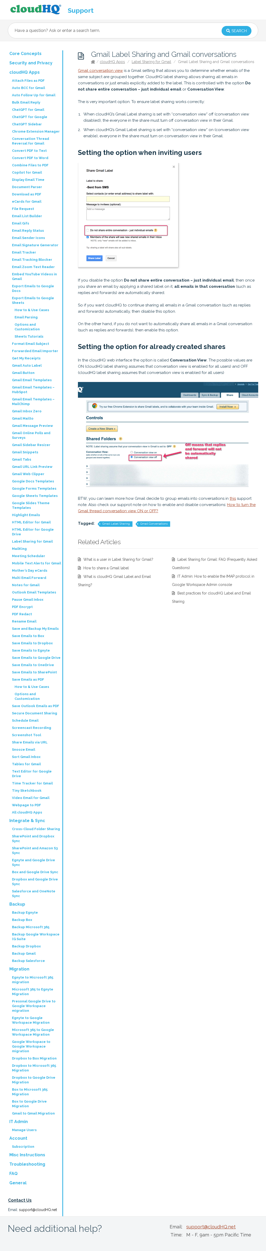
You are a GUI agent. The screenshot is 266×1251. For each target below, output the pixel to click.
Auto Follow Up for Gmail (33, 95)
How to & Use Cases (32, 310)
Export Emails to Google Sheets (33, 300)
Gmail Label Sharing (116, 523)
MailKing (19, 549)
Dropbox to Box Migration (34, 1058)
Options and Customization (27, 327)
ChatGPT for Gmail (28, 110)
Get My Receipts (26, 358)
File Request (23, 209)
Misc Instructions (27, 1154)
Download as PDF (26, 194)
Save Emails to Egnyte (31, 650)
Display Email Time (28, 180)
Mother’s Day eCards (29, 570)
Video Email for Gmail (30, 798)
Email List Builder (27, 216)
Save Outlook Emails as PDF (35, 706)
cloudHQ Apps (112, 62)
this (233, 498)
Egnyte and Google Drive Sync (33, 862)
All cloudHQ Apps (27, 812)
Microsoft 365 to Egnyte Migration (32, 991)
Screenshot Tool (26, 735)
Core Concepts (25, 53)
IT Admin (18, 1121)
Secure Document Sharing (34, 713)
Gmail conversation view (100, 70)
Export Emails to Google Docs (33, 288)
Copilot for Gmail (27, 172)
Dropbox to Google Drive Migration (33, 1080)
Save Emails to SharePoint (34, 672)
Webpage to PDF (26, 805)
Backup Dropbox (26, 946)
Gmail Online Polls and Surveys (31, 435)
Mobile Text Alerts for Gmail (36, 563)
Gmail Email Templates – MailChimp (33, 401)
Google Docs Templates (33, 481)
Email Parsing (26, 317)
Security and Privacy (30, 62)
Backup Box (22, 920)
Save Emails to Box (28, 636)
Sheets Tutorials (29, 336)
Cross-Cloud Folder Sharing (36, 829)
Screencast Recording (31, 728)
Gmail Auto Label (27, 365)
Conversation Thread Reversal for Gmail (30, 141)
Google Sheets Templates (35, 496)
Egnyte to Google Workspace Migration (31, 1020)
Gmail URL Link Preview (32, 467)
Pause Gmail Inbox (27, 599)
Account (18, 1138)
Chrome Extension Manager (36, 131)
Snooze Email (23, 749)
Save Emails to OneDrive (33, 665)
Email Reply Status (28, 231)
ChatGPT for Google (29, 117)
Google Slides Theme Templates (31, 505)
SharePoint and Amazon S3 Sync (35, 850)
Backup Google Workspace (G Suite (35, 936)
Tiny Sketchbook (27, 790)
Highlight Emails (26, 515)
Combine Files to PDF (30, 165)
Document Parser (27, 187)
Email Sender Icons (28, 238)
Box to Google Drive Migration (29, 1103)
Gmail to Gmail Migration (33, 1113)
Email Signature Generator (35, 245)
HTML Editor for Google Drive (33, 532)
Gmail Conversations (154, 523)
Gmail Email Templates (32, 380)
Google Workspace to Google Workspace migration (31, 1046)
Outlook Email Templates (34, 592)
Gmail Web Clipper (28, 474)
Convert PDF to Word (30, 158)
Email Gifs (20, 223)
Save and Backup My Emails (35, 629)
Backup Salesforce (28, 961)
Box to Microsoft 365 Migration (30, 1092)
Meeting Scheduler (28, 556)
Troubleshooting (27, 1164)
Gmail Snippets (25, 452)
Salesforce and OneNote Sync (33, 893)
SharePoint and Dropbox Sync (33, 838)
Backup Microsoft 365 (30, 927)
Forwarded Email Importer (35, 351)
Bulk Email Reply (26, 102)
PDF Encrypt (22, 607)
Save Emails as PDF (28, 679)
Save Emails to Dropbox (32, 643)
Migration (19, 969)
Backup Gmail (24, 953)
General (17, 1182)
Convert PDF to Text (29, 151)
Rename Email (24, 621)
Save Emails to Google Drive (36, 658)
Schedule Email (25, 720)
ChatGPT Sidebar (27, 124)
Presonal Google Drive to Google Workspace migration (34, 1006)
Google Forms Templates (34, 488)
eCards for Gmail (26, 201)
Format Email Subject (30, 344)
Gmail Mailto (23, 418)
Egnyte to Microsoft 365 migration (32, 979)
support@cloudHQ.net (38, 1210)
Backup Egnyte (25, 912)
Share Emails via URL (30, 742)
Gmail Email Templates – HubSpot (33, 389)
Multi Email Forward (29, 578)
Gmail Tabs (21, 459)
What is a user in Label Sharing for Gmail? (118, 559)
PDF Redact (22, 614)
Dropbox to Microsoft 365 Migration (34, 1068)
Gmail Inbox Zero (27, 411)
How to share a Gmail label (106, 568)
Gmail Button (23, 373)
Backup (17, 904)
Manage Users (24, 1130)
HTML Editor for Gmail (31, 522)
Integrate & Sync (27, 820)
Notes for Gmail (25, 585)
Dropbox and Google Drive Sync (35, 881)
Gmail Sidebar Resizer (31, 445)
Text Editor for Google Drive (32, 773)
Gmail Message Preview (32, 426)
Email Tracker (24, 252)
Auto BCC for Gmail (28, 88)
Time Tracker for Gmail (32, 783)
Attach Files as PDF (28, 81)
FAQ (13, 1173)
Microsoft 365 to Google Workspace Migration (33, 1032)
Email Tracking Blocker (32, 260)
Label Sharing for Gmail (151, 62)
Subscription (23, 1147)
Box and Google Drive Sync (35, 872)
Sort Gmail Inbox (26, 757)
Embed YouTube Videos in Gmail (34, 276)
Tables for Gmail (26, 764)
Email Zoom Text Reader (33, 267)
